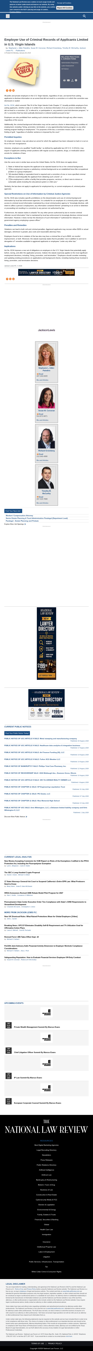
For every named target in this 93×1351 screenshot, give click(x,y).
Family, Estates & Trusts (46, 1215)
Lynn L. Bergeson (13, 866)
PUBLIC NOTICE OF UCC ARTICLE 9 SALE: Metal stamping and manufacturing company (40, 739)
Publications (20, 50)
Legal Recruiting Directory (46, 1150)
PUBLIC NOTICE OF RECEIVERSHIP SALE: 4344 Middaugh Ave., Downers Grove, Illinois (40, 773)
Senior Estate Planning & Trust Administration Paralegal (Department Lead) (37, 518)
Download (73, 80)
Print (65, 80)
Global (46, 1225)
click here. (69, 1336)
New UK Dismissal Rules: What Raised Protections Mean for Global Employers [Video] (41, 916)
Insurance (46, 1242)
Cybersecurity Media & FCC (46, 1200)
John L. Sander (12, 919)
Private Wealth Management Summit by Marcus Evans (37, 1027)
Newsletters (46, 1155)
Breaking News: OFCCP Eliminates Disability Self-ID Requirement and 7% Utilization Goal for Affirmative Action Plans (43, 926)
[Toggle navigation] (7, 16)
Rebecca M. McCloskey (28, 960)
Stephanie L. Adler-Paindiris (19, 48)
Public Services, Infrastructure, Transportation (46, 1262)
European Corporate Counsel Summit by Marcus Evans (37, 1103)
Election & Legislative (46, 1205)
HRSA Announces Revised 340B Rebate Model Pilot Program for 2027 (33, 893)
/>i (76, 80)
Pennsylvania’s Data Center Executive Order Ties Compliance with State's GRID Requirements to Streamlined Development (45, 903)
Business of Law (46, 1190)
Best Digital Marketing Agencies (47, 1145)
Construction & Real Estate (46, 1195)
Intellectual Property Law (46, 1247)
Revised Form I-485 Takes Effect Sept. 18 (21, 937)
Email (41, 374)
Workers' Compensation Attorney (19, 516)
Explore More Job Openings (14, 524)
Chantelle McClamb (13, 907)
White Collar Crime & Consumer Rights (46, 1272)
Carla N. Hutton (25, 866)
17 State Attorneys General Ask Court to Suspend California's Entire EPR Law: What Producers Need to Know (44, 882)
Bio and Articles (42, 380)
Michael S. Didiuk (24, 875)
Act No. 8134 (9, 105)
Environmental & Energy (46, 1210)
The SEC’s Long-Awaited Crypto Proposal (22, 872)
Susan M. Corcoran (38, 48)
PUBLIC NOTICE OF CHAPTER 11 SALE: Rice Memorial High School (32, 801)
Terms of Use (19, 1289)
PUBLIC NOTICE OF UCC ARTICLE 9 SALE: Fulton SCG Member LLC (32, 759)
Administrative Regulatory (69, 63)
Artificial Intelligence (46, 1170)
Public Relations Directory (46, 1165)
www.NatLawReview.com (71, 1291)
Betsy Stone (11, 886)
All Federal (65, 69)
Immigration (46, 1234)
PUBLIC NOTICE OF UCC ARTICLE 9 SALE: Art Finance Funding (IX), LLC (34, 752)
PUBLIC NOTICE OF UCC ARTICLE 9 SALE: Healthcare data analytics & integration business (42, 745)
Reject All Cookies (64, 8)
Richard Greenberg (54, 48)
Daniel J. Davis (12, 875)
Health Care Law (46, 1229)
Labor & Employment (47, 1252)
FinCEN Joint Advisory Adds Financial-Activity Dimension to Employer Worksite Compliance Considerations (43, 947)
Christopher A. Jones (28, 907)
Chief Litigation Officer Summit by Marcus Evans (35, 1052)
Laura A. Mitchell (12, 930)
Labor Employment (67, 66)
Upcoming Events (13, 1003)
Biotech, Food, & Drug (46, 1185)
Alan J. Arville (11, 895)
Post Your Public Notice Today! (17, 733)
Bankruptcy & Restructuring (46, 1180)
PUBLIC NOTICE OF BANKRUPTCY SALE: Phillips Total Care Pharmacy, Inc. (35, 766)
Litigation (46, 1257)
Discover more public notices (14, 817)
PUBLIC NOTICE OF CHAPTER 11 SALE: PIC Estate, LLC (27, 794)
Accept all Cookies (64, 3)
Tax (46, 1267)
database (23, 1291)
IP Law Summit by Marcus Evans (28, 1078)
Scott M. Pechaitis (25, 930)
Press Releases (47, 1160)
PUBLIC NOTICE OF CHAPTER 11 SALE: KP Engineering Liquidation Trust (34, 787)
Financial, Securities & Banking (46, 1220)
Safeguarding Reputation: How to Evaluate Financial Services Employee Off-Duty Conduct (42, 957)
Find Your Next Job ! (13, 511)
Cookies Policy (15, 12)
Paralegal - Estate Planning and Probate (22, 521)
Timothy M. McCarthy (70, 48)
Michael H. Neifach (13, 939)
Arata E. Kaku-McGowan (24, 886)
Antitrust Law (46, 1175)
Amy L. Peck (25, 951)
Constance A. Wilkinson (25, 895)
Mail (69, 80)
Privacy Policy (31, 1289)
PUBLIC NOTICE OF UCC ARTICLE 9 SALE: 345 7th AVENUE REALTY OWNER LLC (37, 780)
